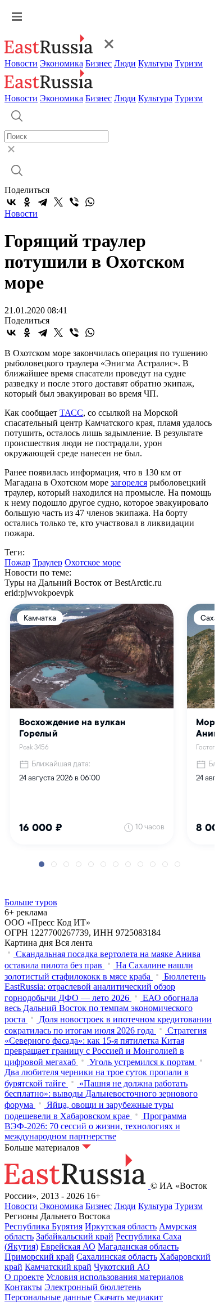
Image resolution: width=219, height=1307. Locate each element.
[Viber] (74, 202)
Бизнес (98, 63)
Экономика (61, 63)
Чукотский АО (122, 1267)
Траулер (47, 562)
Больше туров (30, 902)
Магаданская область (138, 1246)
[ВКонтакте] (11, 202)
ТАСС (71, 412)
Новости (21, 63)
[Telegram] (42, 202)
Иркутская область (121, 1226)
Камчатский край (58, 1267)
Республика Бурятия (43, 1226)
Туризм (189, 63)
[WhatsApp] (90, 202)
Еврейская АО (67, 1246)
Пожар (17, 562)
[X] (58, 202)
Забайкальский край (74, 1236)
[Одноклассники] (27, 202)
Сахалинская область (116, 1256)
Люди (125, 63)
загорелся (129, 482)
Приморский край (39, 1256)
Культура (155, 63)
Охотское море (93, 562)
